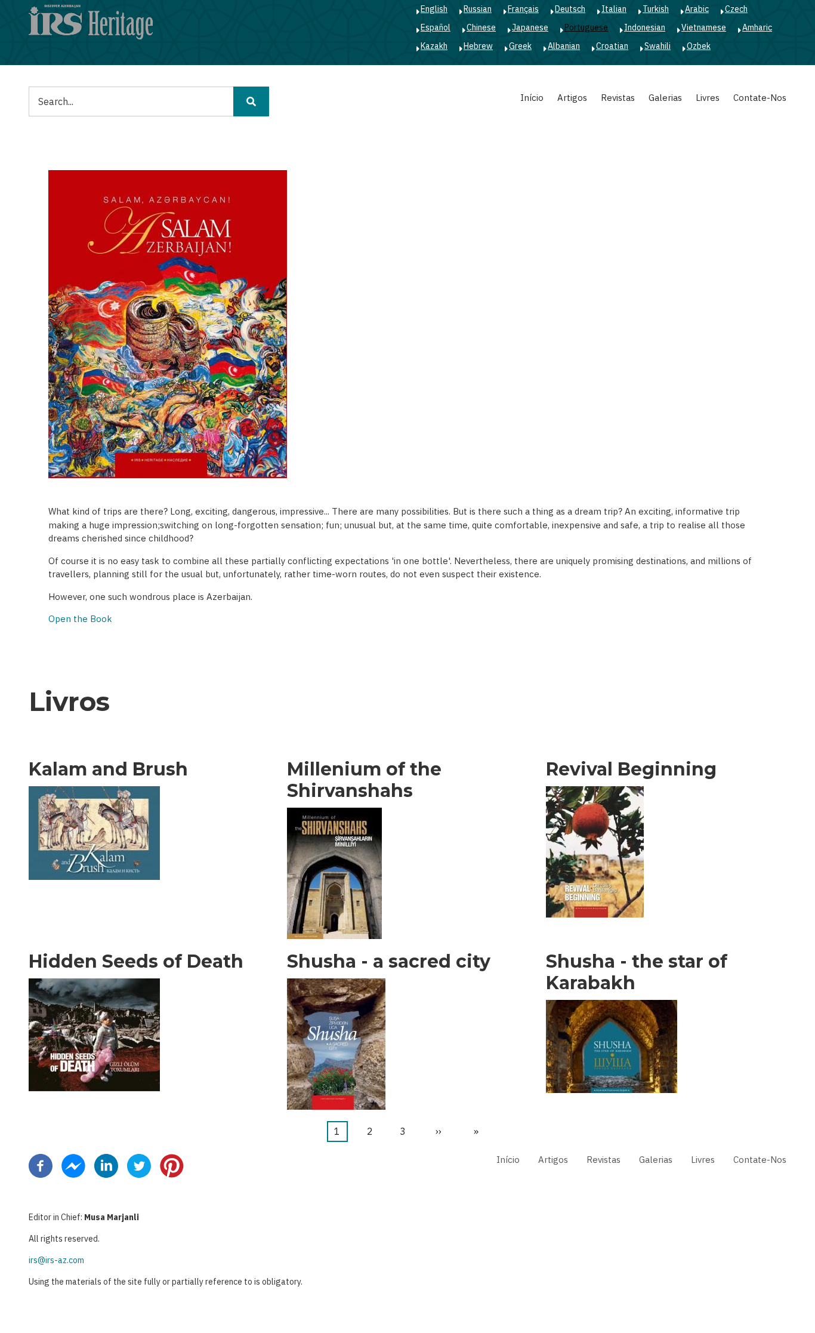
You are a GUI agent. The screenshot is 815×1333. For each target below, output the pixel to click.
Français (523, 9)
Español (435, 27)
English (434, 9)
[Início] (91, 21)
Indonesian (644, 27)
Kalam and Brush (108, 769)
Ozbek (699, 46)
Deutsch (570, 9)
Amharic (757, 27)
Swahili (657, 46)
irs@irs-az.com (56, 1260)
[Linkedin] (106, 1165)
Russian (478, 9)
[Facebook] (41, 1165)
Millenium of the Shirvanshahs (364, 780)
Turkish (656, 9)
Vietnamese (703, 27)
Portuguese (586, 27)
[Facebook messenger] (73, 1165)
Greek (520, 46)
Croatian (612, 46)
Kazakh (434, 46)
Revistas (618, 97)
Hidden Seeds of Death (136, 961)
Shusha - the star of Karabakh (636, 972)
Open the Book (80, 618)
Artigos (572, 97)
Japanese (530, 27)
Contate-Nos (759, 97)
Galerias (665, 97)
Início (532, 97)
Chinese (481, 27)
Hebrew (478, 46)
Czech (736, 9)
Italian (613, 9)
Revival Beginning (631, 769)
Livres (708, 97)
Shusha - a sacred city (388, 961)
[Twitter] (139, 1165)
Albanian (564, 46)
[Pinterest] (172, 1165)
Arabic (697, 9)
